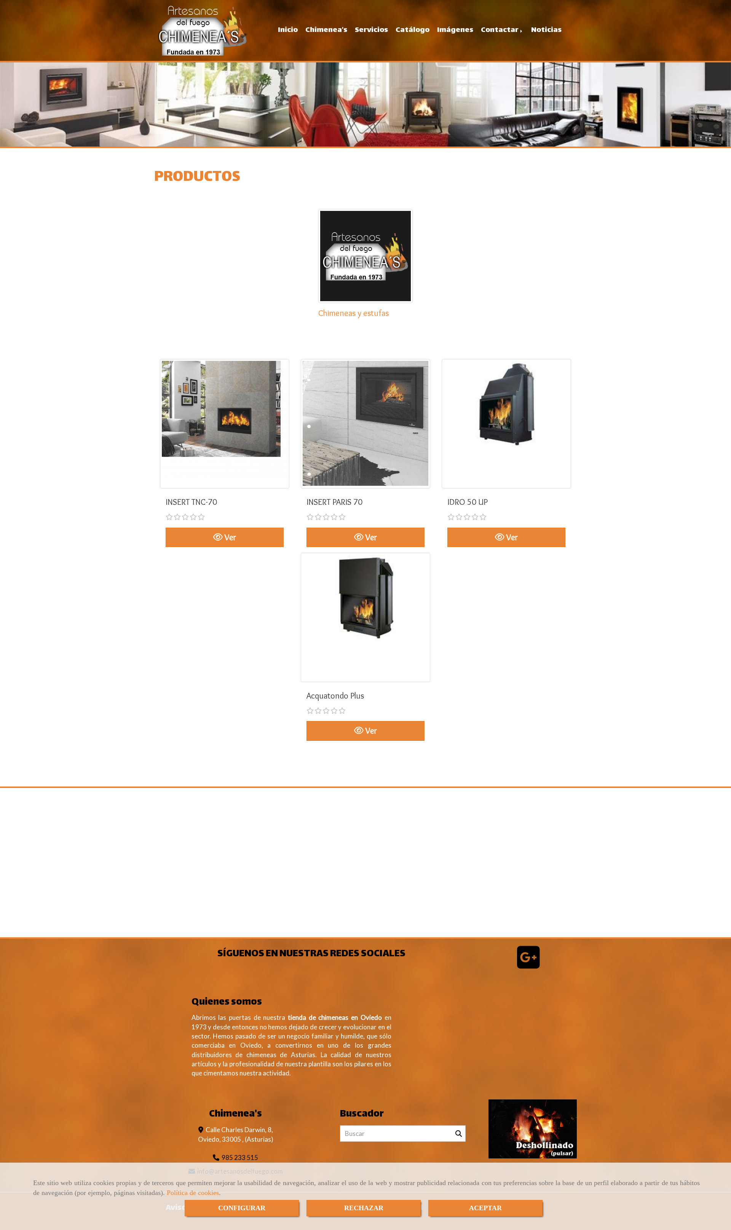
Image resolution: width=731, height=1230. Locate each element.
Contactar (500, 30)
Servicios (371, 30)
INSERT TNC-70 (191, 502)
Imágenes (455, 30)
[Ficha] (224, 424)
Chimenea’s (326, 30)
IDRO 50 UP (467, 502)
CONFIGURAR (241, 1208)
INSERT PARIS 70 (334, 502)
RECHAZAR (363, 1208)
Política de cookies (193, 1192)
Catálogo (412, 30)
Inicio (288, 30)
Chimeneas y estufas (353, 313)
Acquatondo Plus (335, 696)
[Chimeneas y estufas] (365, 256)
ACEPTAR (485, 1208)
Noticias (546, 30)
